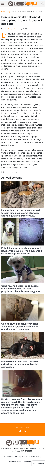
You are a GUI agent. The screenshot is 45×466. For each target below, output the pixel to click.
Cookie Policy (35, 456)
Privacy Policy (21, 456)
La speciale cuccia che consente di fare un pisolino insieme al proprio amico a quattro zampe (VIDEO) (20, 213)
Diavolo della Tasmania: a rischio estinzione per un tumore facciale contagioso (20, 364)
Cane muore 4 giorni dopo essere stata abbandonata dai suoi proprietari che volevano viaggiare (20, 289)
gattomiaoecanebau (10, 29)
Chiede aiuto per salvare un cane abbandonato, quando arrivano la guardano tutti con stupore (19, 326)
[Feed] (25, 432)
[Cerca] (42, 3)
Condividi (40, 463)
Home (3, 12)
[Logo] (22, 3)
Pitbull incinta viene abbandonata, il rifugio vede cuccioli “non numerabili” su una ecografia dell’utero (22, 251)
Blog (8, 12)
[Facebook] (20, 432)
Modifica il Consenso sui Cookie (22, 462)
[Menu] (2, 4)
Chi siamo (8, 456)
